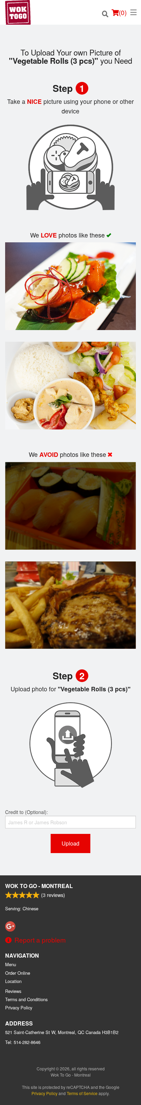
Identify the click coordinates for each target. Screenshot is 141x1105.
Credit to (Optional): (26, 812)
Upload (70, 843)
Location (13, 981)
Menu (10, 964)
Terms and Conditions (26, 999)
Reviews (13, 991)
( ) (123, 12)
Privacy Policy (18, 1007)
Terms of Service (82, 1093)
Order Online (17, 973)
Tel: (22, 1042)
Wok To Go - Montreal (39, 886)
